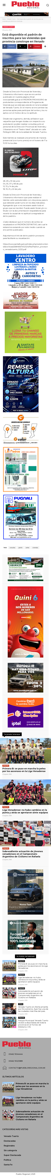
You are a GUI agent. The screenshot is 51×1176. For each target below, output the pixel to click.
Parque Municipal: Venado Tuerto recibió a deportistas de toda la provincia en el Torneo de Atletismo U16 (33, 1023)
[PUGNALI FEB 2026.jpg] (25, 517)
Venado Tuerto (11, 19)
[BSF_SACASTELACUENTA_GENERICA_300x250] (25, 935)
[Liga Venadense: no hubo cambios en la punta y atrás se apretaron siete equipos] (25, 792)
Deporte (5, 765)
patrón (20, 547)
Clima (21, 1004)
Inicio (4, 19)
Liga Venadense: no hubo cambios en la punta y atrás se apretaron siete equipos (25, 811)
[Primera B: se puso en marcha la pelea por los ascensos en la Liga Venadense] (25, 751)
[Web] (25, 712)
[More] (45, 46)
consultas (12, 547)
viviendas (35, 547)
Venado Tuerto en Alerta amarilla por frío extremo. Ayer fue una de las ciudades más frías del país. (33, 1009)
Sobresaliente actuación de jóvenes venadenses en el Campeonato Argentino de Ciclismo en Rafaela (22, 854)
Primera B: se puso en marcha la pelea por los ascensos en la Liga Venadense (24, 770)
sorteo (27, 547)
